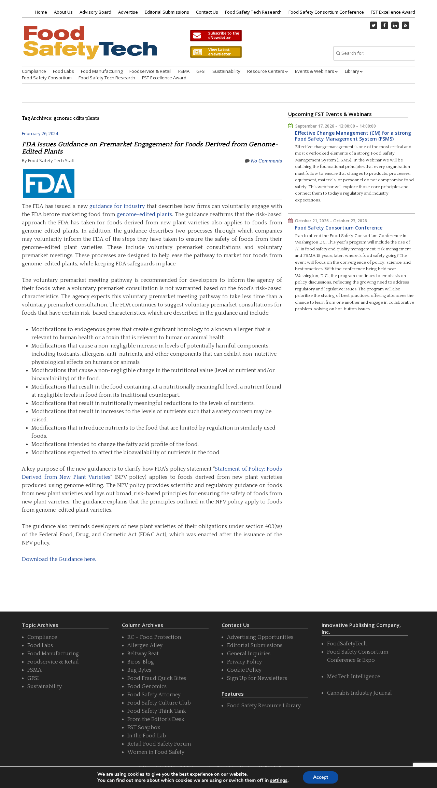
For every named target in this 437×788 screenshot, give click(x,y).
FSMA (183, 71)
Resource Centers (265, 71)
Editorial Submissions (167, 12)
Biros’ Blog (140, 662)
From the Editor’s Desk (155, 719)
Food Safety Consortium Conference (326, 12)
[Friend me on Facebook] (384, 25)
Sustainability (226, 71)
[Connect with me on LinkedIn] (395, 25)
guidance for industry (117, 206)
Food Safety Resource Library (264, 705)
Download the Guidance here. (59, 559)
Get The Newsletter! (215, 35)
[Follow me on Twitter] (373, 25)
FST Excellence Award (393, 12)
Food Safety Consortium (47, 78)
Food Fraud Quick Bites (156, 678)
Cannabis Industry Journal (359, 693)
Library (352, 71)
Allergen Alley (145, 645)
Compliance (34, 71)
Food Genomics (147, 686)
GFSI (201, 71)
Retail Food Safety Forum (159, 744)
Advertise (128, 12)
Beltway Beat (143, 654)
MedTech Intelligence (353, 676)
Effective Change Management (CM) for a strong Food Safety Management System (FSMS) (353, 136)
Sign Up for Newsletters (257, 678)
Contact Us (207, 12)
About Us (63, 12)
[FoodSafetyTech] (90, 49)
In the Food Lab (146, 736)
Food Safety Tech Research (253, 12)
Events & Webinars (314, 71)
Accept (320, 777)
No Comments (266, 160)
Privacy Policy (244, 662)
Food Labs (63, 71)
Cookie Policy (244, 670)
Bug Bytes (139, 670)
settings (278, 780)
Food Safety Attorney (154, 695)
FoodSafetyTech (347, 644)
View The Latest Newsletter (215, 52)
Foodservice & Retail (150, 71)
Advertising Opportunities (260, 637)
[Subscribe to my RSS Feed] (405, 25)
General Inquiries (248, 654)
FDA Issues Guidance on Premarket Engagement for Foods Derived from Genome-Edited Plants (150, 148)
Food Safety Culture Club (159, 703)
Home (41, 12)
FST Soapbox (143, 727)
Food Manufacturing (102, 71)
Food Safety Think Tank (156, 711)
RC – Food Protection (154, 637)
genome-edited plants (144, 214)
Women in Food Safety (155, 752)
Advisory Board (95, 12)
